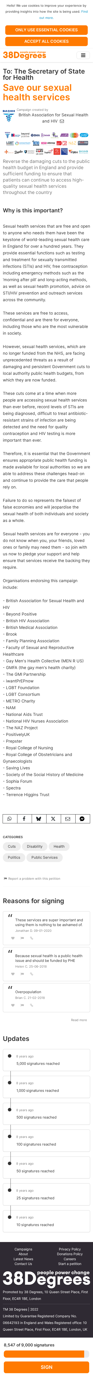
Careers (70, 1259)
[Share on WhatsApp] (10, 818)
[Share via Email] (68, 818)
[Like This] (12, 938)
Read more (79, 1020)
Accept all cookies (46, 41)
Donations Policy (70, 1254)
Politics (14, 857)
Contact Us (23, 1264)
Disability (34, 846)
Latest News (23, 1259)
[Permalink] (31, 938)
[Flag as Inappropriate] (22, 938)
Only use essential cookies (46, 29)
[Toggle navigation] (83, 55)
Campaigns (23, 1249)
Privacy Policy (70, 1249)
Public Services (44, 857)
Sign (46, 1367)
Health (59, 846)
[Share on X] (53, 818)
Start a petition (69, 1264)
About (23, 1254)
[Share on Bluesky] (39, 818)
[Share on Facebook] (24, 818)
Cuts (12, 846)
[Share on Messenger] (82, 818)
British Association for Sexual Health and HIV (53, 118)
